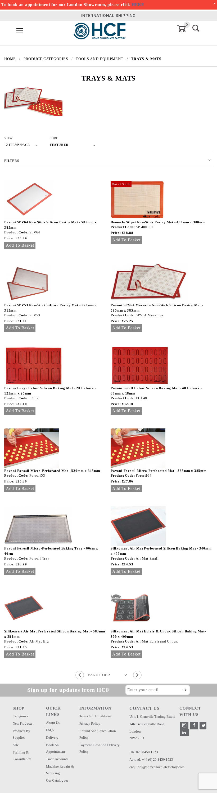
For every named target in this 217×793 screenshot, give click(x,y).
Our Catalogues (57, 780)
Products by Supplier (21, 734)
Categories (20, 716)
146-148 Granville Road (146, 724)
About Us (53, 723)
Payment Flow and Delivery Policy (99, 748)
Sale (16, 745)
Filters (11, 161)
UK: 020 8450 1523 (143, 752)
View (8, 138)
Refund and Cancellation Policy (97, 734)
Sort (54, 138)
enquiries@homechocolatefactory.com (156, 767)
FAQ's (50, 730)
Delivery (52, 737)
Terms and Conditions (95, 716)
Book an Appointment (55, 748)
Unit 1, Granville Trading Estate (152, 717)
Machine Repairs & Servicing (60, 769)
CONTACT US (144, 708)
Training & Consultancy (22, 755)
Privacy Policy (89, 723)
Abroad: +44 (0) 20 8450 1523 (151, 759)
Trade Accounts (57, 759)
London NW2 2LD (136, 734)
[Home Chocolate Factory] (99, 31)
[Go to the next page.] (137, 675)
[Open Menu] (19, 31)
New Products (22, 723)
